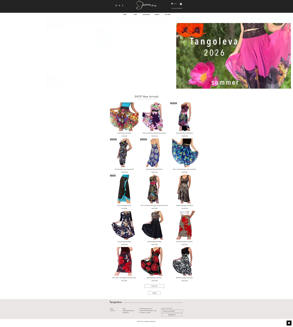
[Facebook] (123, 6)
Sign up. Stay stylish (166, 308)
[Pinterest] (119, 6)
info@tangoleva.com (146, 308)
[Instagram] (116, 6)
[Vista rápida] (124, 116)
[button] (181, 3)
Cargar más (154, 286)
